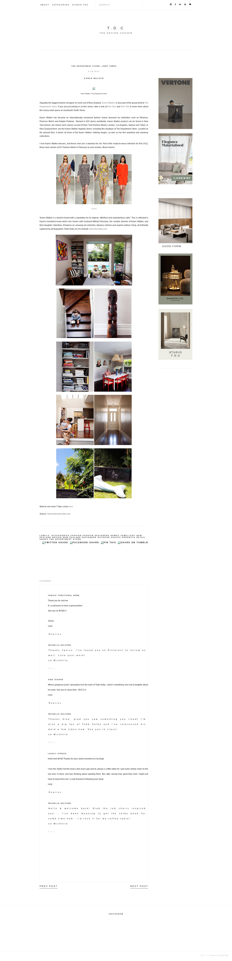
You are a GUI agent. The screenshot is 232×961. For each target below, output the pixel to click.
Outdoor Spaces (109, 537)
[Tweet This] (55, 543)
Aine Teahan (55, 679)
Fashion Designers (96, 535)
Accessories (60, 535)
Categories (60, 5)
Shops (44, 539)
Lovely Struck (57, 753)
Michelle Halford (59, 645)
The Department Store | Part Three (94, 66)
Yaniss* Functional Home (64, 595)
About (44, 5)
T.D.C (116, 28)
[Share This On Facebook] (84, 543)
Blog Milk (224, 955)
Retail (141, 537)
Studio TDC (80, 5)
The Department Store (65, 539)
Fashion (76, 535)
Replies (55, 634)
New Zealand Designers (80, 537)
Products (129, 537)
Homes (115, 535)
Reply (50, 626)
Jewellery (128, 535)
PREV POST (49, 886)
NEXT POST (139, 886)
